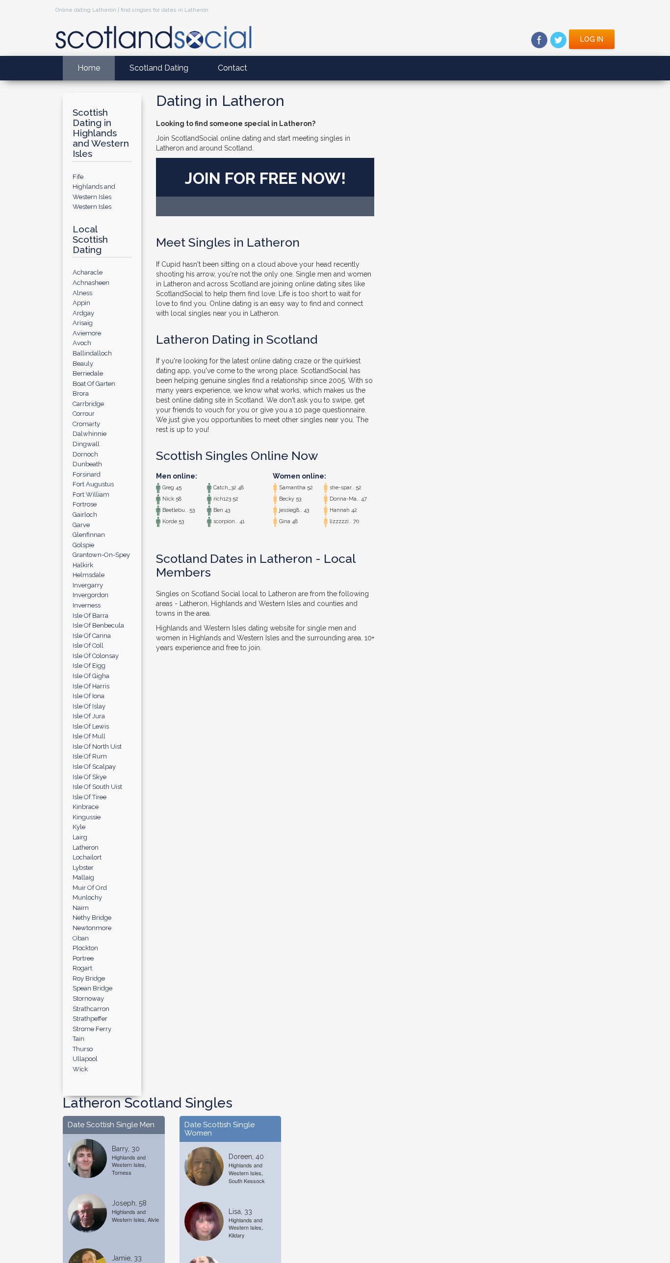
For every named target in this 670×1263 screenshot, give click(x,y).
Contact (232, 68)
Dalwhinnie (89, 433)
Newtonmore (92, 928)
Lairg (80, 837)
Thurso (83, 1049)
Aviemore (87, 333)
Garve (81, 525)
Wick (80, 1069)
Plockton (85, 948)
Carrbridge (88, 403)
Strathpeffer (90, 1018)
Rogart (82, 968)
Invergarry (88, 585)
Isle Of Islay (89, 706)
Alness (82, 293)
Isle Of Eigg (89, 665)
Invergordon (90, 595)
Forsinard (87, 474)
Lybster (83, 867)
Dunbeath (87, 464)
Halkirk (83, 565)
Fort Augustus (93, 484)
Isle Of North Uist (97, 746)
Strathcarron (91, 1008)
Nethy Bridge (92, 917)
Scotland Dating (158, 68)
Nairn (81, 907)
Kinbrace (86, 806)
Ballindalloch (92, 353)
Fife (78, 176)
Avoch (82, 343)
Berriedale (88, 373)
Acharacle (88, 272)
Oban (81, 938)
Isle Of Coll (88, 645)
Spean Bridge (92, 988)
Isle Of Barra (90, 615)
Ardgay (83, 313)
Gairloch (85, 514)
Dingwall (86, 444)
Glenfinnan (89, 534)
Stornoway (88, 998)
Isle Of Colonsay (96, 655)
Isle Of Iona (88, 696)
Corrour (84, 413)
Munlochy (87, 897)
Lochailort (87, 857)
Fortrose (85, 504)
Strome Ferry (92, 1029)
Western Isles (92, 206)
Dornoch (85, 454)
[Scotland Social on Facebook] (539, 39)
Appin (81, 302)
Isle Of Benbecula (98, 625)
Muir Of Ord (90, 887)
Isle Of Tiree (89, 797)
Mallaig (83, 877)
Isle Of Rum (90, 756)
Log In (591, 39)
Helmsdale (88, 575)
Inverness (87, 605)
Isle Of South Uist (97, 786)
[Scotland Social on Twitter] (558, 39)
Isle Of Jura (89, 716)
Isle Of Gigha (91, 676)
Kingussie (87, 817)
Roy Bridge (89, 978)
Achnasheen (91, 282)
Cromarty (86, 424)
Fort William (91, 494)
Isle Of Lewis (91, 726)
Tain (78, 1038)
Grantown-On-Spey (101, 554)
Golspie (83, 545)
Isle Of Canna (92, 635)
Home (88, 68)
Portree (83, 958)
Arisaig (83, 323)
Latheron (86, 847)
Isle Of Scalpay (94, 766)
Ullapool (85, 1058)
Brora (81, 393)
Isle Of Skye (89, 777)
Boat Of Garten (94, 383)
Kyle (79, 827)
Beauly (83, 363)
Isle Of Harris (91, 686)
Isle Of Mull (89, 736)
